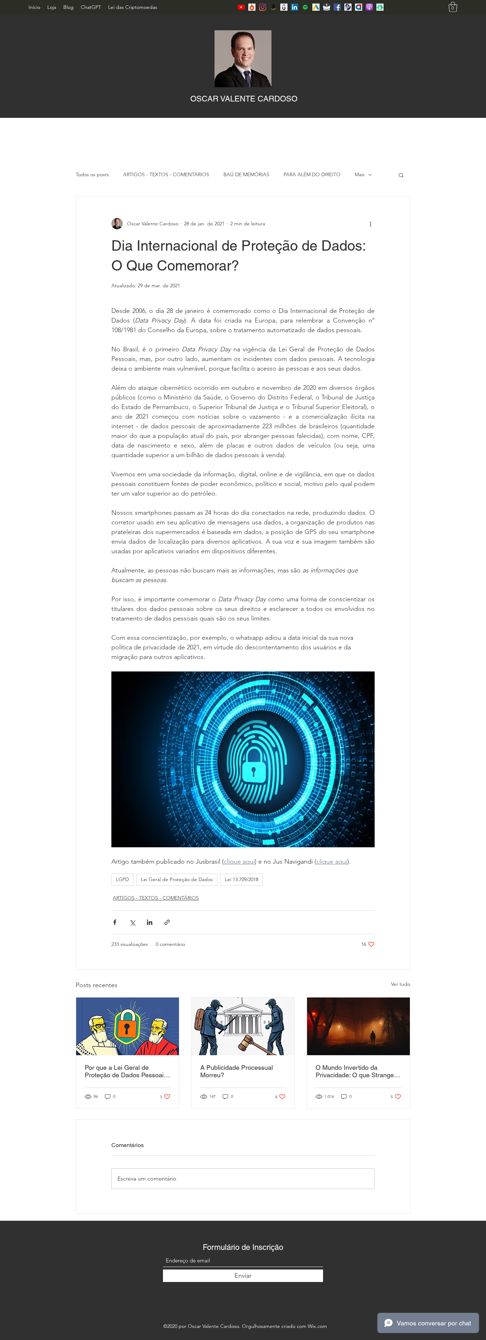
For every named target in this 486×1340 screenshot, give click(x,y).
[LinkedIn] (294, 7)
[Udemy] (283, 7)
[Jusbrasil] (315, 7)
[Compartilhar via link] (167, 922)
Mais (360, 174)
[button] (453, 7)
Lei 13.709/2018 (241, 879)
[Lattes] (348, 7)
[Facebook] (337, 7)
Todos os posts (92, 174)
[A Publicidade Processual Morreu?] (243, 1026)
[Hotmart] (251, 7)
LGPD (122, 879)
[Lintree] (380, 7)
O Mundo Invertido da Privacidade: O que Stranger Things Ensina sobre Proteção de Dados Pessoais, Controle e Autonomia (358, 1071)
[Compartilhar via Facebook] (114, 922)
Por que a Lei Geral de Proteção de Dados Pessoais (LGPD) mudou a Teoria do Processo (126, 1071)
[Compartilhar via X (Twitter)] (132, 922)
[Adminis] (358, 7)
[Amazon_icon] (273, 7)
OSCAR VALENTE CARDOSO (243, 98)
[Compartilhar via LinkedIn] (149, 922)
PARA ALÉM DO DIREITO (312, 174)
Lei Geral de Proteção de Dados (177, 879)
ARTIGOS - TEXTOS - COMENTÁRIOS (166, 174)
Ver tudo (400, 984)
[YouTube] (241, 7)
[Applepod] (369, 7)
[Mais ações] (370, 223)
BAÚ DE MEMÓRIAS (246, 174)
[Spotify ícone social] (305, 7)
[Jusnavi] (326, 7)
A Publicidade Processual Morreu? (236, 1071)
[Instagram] (262, 7)
